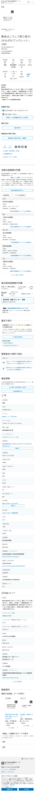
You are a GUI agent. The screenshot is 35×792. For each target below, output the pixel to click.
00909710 (6, 446)
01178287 (14, 503)
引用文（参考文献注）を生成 (11, 151)
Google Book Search (10, 345)
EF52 (3, 520)
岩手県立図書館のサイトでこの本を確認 (20, 211)
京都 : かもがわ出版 (8, 455)
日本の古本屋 (8, 343)
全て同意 (26, 789)
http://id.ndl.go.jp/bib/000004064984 (13, 566)
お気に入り (5, 147)
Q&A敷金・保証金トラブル (26, 715)
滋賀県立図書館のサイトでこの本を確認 (20, 271)
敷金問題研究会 (6, 444)
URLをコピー (10, 147)
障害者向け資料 (6, 616)
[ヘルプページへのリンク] (9, 30)
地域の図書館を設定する (17, 190)
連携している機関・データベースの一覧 (21, 177)
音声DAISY (5, 629)
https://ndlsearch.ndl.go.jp (10, 556)
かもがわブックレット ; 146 (10, 437)
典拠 (16, 448)
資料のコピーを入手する (7, 772)
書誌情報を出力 (8, 154)
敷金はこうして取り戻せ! (9, 416)
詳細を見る (29, 75)
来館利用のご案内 (25, 294)
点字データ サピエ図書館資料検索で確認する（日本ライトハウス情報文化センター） (19, 362)
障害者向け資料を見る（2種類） (17, 138)
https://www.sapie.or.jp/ (9, 678)
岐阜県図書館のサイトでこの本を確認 (20, 242)
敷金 (3, 503)
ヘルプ (25, 185)
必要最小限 (9, 789)
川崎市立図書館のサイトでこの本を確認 (20, 227)
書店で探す (17, 128)
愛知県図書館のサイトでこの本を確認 (20, 255)
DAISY (4, 623)
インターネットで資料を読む (8, 769)
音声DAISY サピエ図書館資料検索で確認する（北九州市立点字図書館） (19, 369)
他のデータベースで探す (10, 157)
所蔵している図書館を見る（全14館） (17, 117)
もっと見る (11, 728)
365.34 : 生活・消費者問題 (10, 513)
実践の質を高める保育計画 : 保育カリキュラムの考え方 (11, 716)
